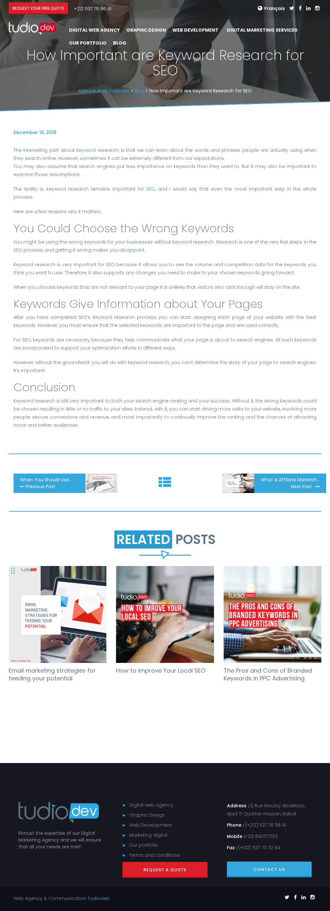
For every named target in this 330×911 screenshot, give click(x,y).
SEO (150, 189)
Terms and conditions (154, 855)
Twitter (292, 8)
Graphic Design (146, 30)
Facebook (300, 8)
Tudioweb (99, 898)
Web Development (150, 825)
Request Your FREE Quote (38, 8)
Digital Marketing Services (262, 30)
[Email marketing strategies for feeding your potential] (57, 614)
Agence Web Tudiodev (104, 91)
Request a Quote (165, 870)
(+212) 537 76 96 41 (265, 825)
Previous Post (39, 486)
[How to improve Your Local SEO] (165, 614)
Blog (119, 43)
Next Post (301, 486)
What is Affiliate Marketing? (291, 479)
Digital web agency (151, 805)
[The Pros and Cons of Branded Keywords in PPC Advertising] (272, 614)
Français (274, 8)
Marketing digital (148, 835)
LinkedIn (308, 8)
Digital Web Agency (94, 30)
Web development (195, 30)
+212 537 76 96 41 (93, 8)
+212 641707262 (261, 836)
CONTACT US (269, 869)
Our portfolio (88, 43)
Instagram (317, 8)
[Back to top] (320, 891)
